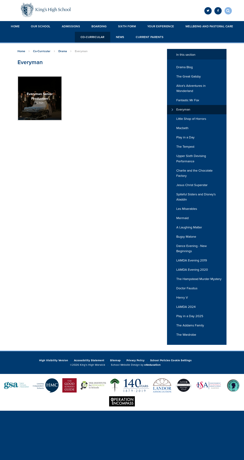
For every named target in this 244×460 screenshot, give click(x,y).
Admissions (71, 26)
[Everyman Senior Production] (39, 98)
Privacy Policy (135, 360)
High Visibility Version (53, 360)
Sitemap (115, 360)
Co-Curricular (92, 37)
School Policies (160, 360)
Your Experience (160, 26)
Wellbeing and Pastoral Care (209, 26)
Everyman (81, 51)
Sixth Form (127, 26)
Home (15, 26)
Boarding (98, 26)
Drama (62, 51)
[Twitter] (208, 10)
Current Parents (149, 37)
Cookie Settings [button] (181, 360)
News (120, 37)
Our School (40, 26)
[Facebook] (218, 10)
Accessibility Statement (89, 360)
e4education (152, 364)
